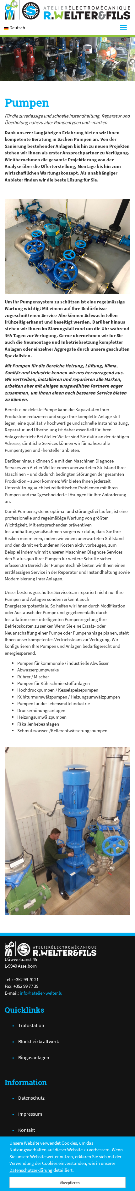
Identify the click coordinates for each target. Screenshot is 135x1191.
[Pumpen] (67, 246)
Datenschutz (31, 1098)
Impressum (30, 1114)
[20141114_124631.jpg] (67, 831)
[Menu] (123, 27)
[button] (17, 27)
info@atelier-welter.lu (41, 993)
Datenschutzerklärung (30, 1170)
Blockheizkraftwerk (38, 1041)
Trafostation (31, 1025)
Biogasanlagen (33, 1057)
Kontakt (26, 1130)
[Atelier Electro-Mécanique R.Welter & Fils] (67, 10)
